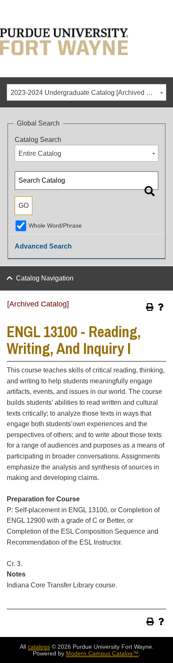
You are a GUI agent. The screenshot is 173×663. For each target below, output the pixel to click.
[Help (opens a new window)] (160, 307)
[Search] (149, 191)
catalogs (39, 646)
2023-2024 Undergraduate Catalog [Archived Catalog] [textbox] (88, 92)
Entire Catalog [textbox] (39, 153)
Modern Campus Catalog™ (102, 653)
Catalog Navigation (44, 278)
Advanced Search (43, 246)
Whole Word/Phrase (55, 225)
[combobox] (86, 92)
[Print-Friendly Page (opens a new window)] (150, 307)
